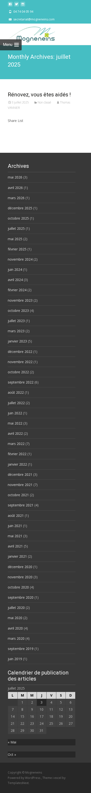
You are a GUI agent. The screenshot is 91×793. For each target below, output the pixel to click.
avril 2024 (15, 279)
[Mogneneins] (27, 33)
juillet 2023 (16, 320)
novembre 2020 (20, 577)
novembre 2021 (20, 484)
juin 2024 (15, 269)
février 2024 (17, 290)
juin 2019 (15, 659)
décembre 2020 (20, 566)
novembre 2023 (20, 300)
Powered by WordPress (24, 778)
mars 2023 (16, 331)
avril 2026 (15, 187)
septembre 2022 (20, 382)
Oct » (12, 754)
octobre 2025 (18, 218)
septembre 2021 (20, 505)
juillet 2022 (16, 403)
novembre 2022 (20, 361)
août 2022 (16, 392)
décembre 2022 (20, 351)
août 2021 (16, 515)
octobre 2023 (18, 310)
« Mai (12, 742)
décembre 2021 (20, 474)
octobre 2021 (18, 495)
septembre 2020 (20, 597)
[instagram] (22, 5)
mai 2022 (15, 423)
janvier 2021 (17, 556)
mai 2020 (15, 617)
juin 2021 (15, 525)
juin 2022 (15, 413)
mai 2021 (15, 536)
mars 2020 (16, 638)
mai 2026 (15, 177)
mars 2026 (16, 198)
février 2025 (17, 249)
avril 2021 (15, 546)
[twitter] (16, 5)
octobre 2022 (18, 372)
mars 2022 (16, 443)
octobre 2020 (18, 587)
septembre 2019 (20, 648)
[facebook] (10, 5)
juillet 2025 (16, 228)
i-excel (57, 778)
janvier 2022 (17, 464)
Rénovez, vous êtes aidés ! (39, 95)
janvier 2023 (17, 341)
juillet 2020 (16, 607)
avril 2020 (15, 628)
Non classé (44, 102)
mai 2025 (15, 239)
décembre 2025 (20, 208)
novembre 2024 (20, 259)
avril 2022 (15, 433)
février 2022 (17, 454)
